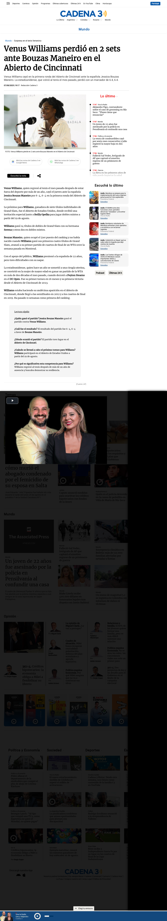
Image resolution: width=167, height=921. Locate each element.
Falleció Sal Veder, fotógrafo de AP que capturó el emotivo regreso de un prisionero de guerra (109, 159)
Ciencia (100, 170)
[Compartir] (39, 176)
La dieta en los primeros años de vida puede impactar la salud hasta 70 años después (109, 175)
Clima (98, 3)
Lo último (108, 96)
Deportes (16, 3)
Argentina (71, 20)
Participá (155, 3)
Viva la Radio (102, 105)
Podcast (100, 273)
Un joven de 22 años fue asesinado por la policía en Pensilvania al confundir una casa (110, 127)
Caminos (25, 3)
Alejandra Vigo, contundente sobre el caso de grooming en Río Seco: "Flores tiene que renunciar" (110, 111)
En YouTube (88, 3)
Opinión (35, 3)
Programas (45, 3)
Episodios (104, 202)
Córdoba (83, 20)
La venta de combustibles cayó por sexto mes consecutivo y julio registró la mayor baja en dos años (110, 142)
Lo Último (60, 20)
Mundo (108, 20)
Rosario (96, 20)
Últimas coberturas (60, 3)
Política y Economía (105, 136)
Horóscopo (107, 3)
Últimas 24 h (76, 3)
